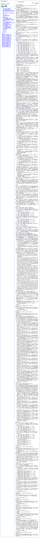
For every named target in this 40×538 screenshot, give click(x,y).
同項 (35, 112)
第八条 (34, 223)
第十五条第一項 (24, 291)
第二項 (17, 60)
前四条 (17, 203)
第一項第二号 (23, 57)
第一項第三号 (24, 60)
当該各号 (33, 40)
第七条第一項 (31, 209)
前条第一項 (20, 108)
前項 (17, 19)
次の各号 (23, 131)
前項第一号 (18, 54)
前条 (19, 22)
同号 (36, 55)
